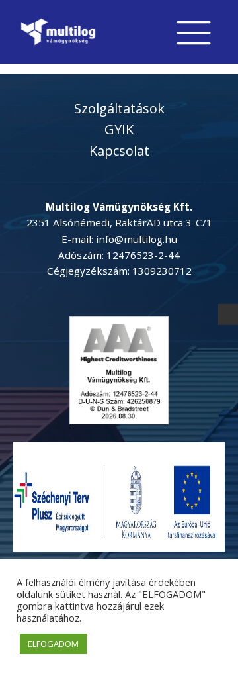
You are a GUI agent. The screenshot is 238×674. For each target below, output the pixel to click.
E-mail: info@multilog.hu (119, 239)
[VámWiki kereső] (228, 314)
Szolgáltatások (119, 108)
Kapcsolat (119, 151)
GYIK (119, 129)
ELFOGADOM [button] (53, 644)
